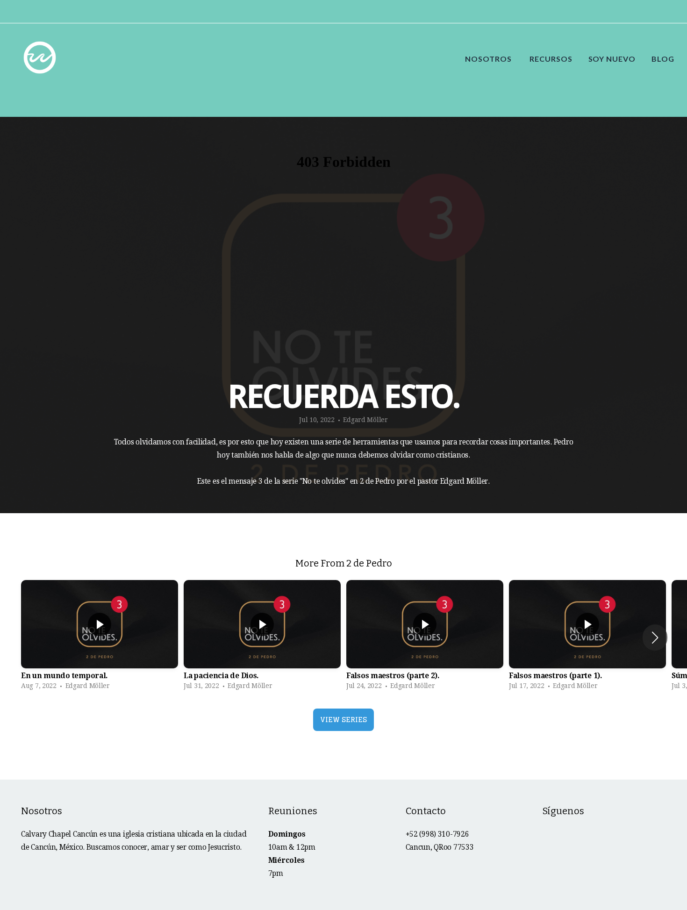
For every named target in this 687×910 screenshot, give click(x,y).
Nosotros (489, 58)
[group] (99, 637)
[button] (655, 637)
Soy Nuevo (612, 58)
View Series (343, 719)
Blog (662, 58)
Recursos (551, 58)
